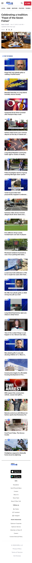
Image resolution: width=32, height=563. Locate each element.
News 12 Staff (5, 24)
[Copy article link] (11, 29)
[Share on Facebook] (6, 29)
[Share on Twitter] (9, 29)
